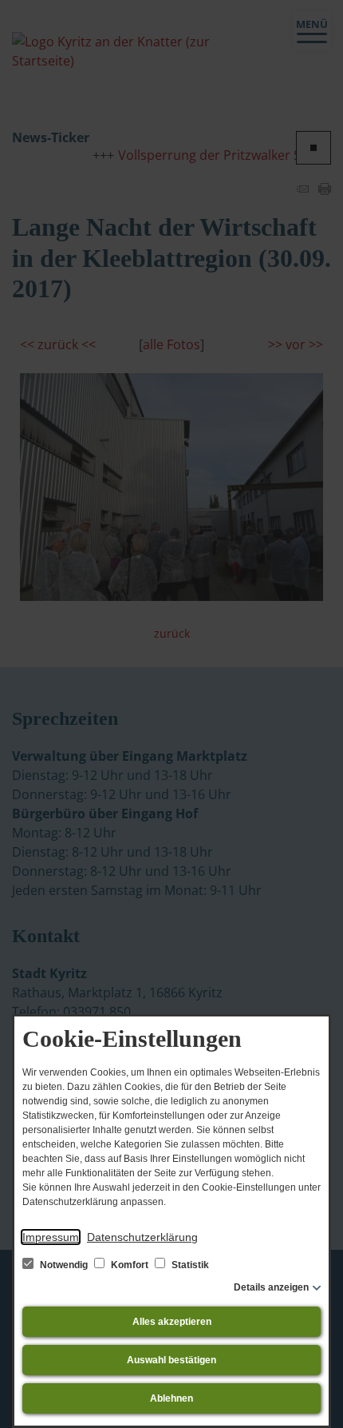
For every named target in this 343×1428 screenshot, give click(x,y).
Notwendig (63, 1265)
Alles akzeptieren (171, 1321)
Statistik (189, 1265)
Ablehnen (171, 1398)
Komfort (129, 1265)
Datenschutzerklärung (142, 1237)
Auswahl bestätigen (171, 1360)
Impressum (50, 1237)
